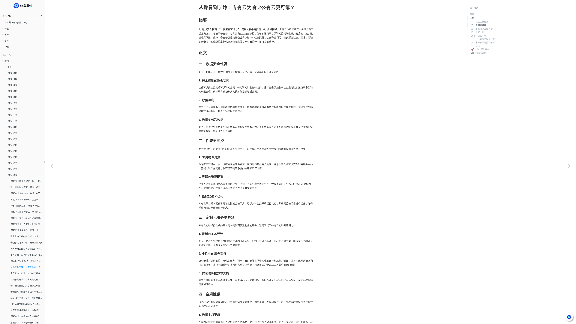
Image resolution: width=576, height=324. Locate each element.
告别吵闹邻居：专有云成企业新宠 (26, 242)
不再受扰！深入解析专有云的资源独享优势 (27, 254)
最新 (10, 66)
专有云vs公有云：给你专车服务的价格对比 (27, 273)
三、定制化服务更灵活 (482, 28)
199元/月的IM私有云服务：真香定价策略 (27, 303)
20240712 (12, 150)
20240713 (12, 144)
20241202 (12, 102)
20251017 (12, 78)
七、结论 (475, 45)
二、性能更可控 (478, 25)
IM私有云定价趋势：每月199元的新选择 (27, 193)
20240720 (12, 138)
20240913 (12, 126)
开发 (6, 28)
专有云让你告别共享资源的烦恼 (25, 285)
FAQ (6, 46)
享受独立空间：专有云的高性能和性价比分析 (27, 297)
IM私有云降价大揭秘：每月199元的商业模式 (27, 180)
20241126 (12, 120)
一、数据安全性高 (479, 21)
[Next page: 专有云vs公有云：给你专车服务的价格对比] (569, 166)
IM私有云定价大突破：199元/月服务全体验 (27, 211)
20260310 (12, 72)
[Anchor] (196, 7)
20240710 (12, 156)
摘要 (472, 13)
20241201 (12, 108)
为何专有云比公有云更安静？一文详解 (27, 248)
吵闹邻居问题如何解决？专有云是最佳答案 (27, 291)
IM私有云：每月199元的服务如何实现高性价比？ (27, 316)
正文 (472, 17)
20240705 (12, 162)
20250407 (12, 84)
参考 (6, 34)
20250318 (12, 96)
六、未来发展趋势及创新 (483, 42)
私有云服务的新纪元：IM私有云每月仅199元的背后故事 (27, 310)
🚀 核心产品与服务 (480, 49)
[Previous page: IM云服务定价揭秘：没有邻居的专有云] (51, 166)
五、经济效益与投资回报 (483, 38)
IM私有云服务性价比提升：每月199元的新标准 (27, 230)
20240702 (12, 168)
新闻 (6, 60)
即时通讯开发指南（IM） (16, 22)
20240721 (12, 132)
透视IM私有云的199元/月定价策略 (26, 199)
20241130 (12, 114)
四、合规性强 (477, 31)
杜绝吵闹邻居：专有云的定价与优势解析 (27, 279)
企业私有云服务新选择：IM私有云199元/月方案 (27, 236)
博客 (6, 40)
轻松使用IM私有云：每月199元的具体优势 (27, 187)
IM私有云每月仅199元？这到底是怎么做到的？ (27, 223)
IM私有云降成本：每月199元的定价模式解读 (27, 205)
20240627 (12, 174)
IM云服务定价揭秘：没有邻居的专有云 (27, 260)
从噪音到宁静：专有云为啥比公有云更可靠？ (27, 267)
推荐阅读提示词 (478, 35)
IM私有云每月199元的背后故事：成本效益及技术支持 (27, 217)
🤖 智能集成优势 (479, 52)
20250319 (12, 90)
